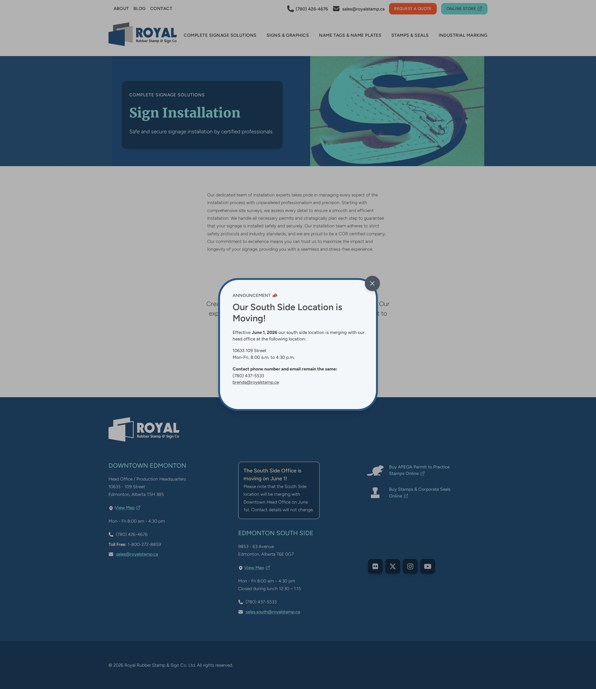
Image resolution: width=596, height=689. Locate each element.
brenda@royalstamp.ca (256, 382)
